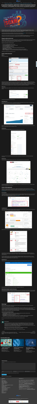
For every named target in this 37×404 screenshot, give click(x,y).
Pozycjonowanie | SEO (25, 385)
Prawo (29, 385)
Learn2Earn (34, 382)
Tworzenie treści (29, 388)
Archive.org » (4, 158)
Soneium (25, 387)
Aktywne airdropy (28, 380)
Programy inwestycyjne (31, 351)
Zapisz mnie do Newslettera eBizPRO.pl (6, 376)
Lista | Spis (21, 383)
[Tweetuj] (36, 62)
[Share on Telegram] (36, 66)
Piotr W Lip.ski (6, 321)
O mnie (28, 2)
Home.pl (20, 382)
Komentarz (3, 362)
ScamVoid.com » (4, 259)
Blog (2, 2)
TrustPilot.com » (4, 208)
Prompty (30, 386)
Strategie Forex (28, 387)
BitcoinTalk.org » (18, 195)
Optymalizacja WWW (22, 384)
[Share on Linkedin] (36, 64)
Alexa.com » (4, 86)
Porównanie (20, 385)
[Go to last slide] (1, 347)
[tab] (17, 356)
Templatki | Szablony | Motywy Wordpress (23, 388)
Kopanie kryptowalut (23, 382)
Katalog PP (18, 2)
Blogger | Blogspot (4, 381)
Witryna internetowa (27, 371)
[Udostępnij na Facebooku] (36, 61)
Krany (27, 382)
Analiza (7, 7)
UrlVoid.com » (4, 128)
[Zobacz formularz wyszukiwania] (34, 2)
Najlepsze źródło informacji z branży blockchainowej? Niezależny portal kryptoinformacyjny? (27, 332)
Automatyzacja (3, 380)
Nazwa (3, 371)
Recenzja (21, 387)
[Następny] (35, 347)
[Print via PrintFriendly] (36, 65)
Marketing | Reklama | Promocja (6, 351)
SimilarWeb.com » (4, 101)
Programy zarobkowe (4, 389)
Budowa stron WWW (4, 382)
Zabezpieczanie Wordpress (24, 389)
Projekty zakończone (24, 386)
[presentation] (6, 342)
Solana (23, 387)
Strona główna (4, 7)
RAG (31, 386)
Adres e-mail (15, 371)
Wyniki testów (20, 389)
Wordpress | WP (19, 351)
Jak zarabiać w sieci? (6, 2)
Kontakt (30, 2)
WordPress (15, 2)
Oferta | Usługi (25, 2)
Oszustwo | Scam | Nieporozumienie (29, 384)
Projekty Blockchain (4, 390)
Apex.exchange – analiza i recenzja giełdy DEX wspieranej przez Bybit (30, 348)
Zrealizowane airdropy (31, 389)
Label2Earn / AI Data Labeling (30, 382)
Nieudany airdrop (28, 383)
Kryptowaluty (27, 351)
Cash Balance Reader (4, 383)
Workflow (32, 388)
